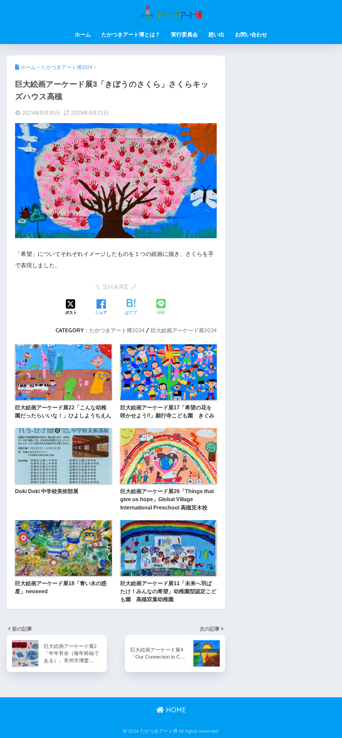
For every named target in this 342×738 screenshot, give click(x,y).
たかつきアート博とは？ (131, 34)
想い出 (216, 34)
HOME (175, 710)
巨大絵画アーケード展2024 (184, 330)
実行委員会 (184, 34)
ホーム (83, 34)
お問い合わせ (251, 34)
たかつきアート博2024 (117, 330)
